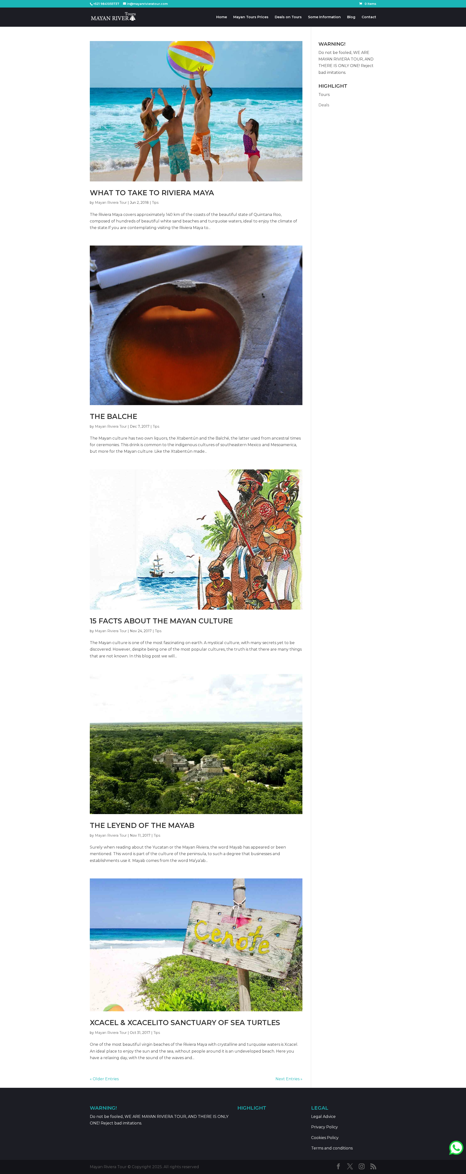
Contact (369, 17)
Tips (155, 202)
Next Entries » (288, 1079)
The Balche (113, 416)
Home (221, 17)
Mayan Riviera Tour (111, 202)
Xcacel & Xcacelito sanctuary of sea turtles (185, 1022)
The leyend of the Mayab (142, 825)
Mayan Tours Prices (250, 17)
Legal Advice (323, 1116)
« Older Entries (104, 1079)
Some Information (324, 17)
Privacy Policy (324, 1127)
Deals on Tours (288, 17)
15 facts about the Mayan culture (161, 621)
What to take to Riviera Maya (152, 192)
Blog (351, 17)
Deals (323, 105)
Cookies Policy (325, 1137)
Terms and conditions (332, 1148)
